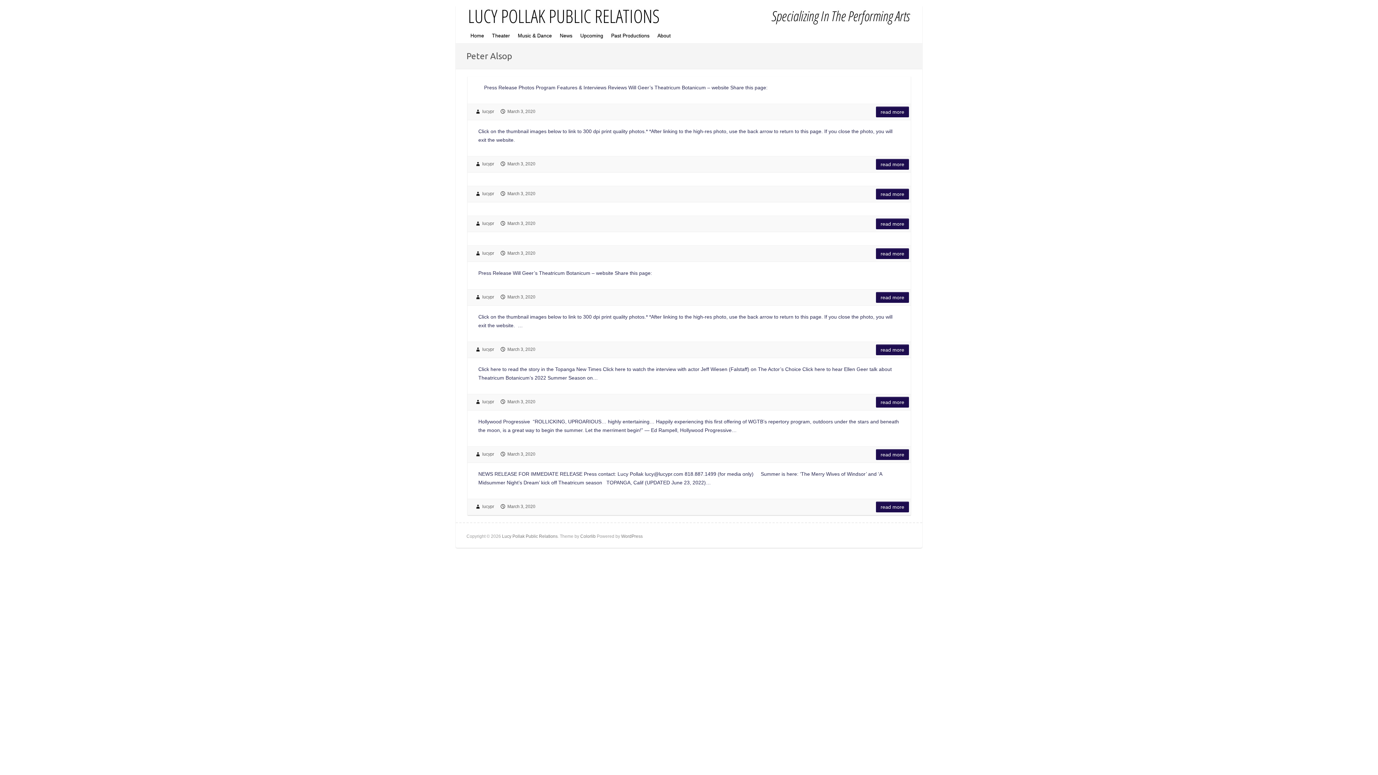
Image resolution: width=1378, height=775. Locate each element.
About (664, 35)
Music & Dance (535, 35)
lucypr (488, 111)
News (566, 35)
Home (477, 35)
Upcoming (591, 35)
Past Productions (630, 35)
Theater (501, 35)
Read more (892, 112)
